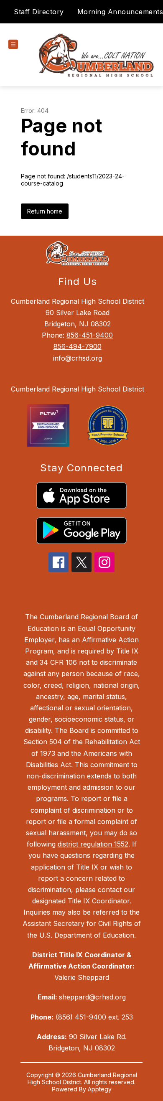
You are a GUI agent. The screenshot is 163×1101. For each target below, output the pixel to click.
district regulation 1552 (93, 844)
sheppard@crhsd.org (92, 997)
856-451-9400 (89, 335)
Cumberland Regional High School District (77, 389)
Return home (44, 211)
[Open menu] (13, 44)
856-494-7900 (77, 346)
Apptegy (100, 1089)
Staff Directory (39, 12)
